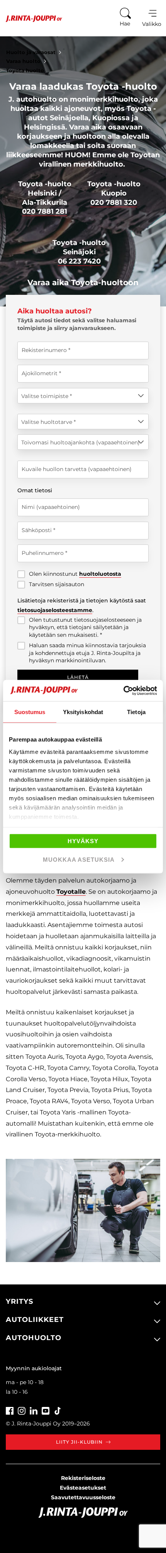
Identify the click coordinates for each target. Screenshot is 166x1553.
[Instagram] (21, 1410)
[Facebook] (10, 1410)
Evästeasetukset (83, 1487)
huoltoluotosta (100, 573)
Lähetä (78, 677)
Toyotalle (71, 891)
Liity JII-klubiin (79, 1442)
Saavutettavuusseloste (83, 1497)
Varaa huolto (23, 61)
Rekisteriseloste (83, 1478)
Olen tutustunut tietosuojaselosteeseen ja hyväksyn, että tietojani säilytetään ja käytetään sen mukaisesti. (85, 627)
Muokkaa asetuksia (79, 859)
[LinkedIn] (33, 1410)
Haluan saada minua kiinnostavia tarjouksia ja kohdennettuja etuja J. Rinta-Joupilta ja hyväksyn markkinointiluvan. (87, 653)
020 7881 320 (113, 202)
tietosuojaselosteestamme (54, 610)
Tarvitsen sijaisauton (56, 584)
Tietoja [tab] (136, 712)
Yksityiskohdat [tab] (83, 712)
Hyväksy (83, 841)
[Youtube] (45, 1410)
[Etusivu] (31, 18)
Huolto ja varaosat (31, 52)
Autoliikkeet (35, 1319)
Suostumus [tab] (30, 712)
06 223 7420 (79, 261)
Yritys (19, 1301)
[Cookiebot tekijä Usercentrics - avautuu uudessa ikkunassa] (123, 690)
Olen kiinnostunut (75, 573)
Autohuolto (33, 1338)
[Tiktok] (57, 1410)
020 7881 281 (44, 211)
